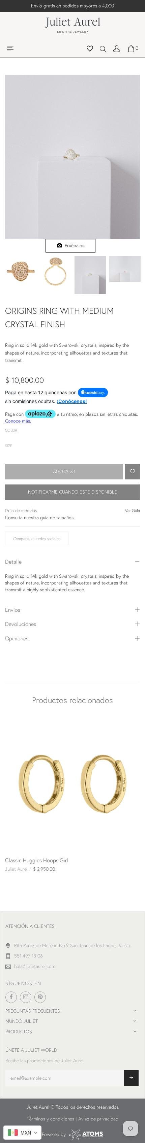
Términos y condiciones (50, 1119)
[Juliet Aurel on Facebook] (11, 997)
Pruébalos (73, 245)
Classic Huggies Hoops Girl (36, 860)
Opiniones (16, 638)
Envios (12, 609)
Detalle (13, 561)
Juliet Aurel (16, 869)
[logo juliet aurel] (72, 24)
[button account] (116, 48)
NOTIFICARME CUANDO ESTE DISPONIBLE (72, 492)
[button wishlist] (90, 49)
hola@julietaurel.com (34, 966)
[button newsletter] (131, 1078)
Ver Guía (132, 510)
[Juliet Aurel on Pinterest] (40, 997)
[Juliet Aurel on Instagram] (25, 997)
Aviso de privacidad (98, 1119)
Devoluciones (20, 623)
